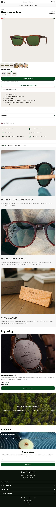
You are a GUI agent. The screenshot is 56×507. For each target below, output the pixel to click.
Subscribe (28, 464)
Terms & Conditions (28, 500)
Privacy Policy (28, 502)
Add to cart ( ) (28, 78)
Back (3, 9)
